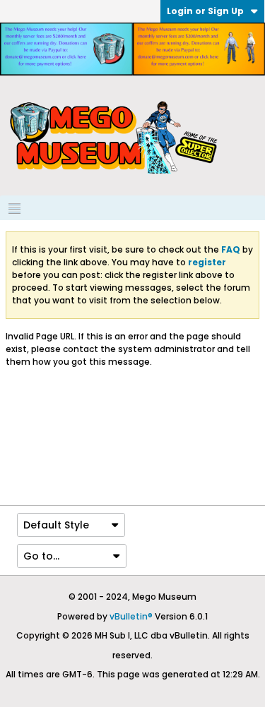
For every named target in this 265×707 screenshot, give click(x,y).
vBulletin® (131, 616)
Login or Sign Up (205, 11)
